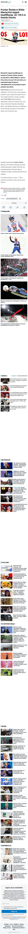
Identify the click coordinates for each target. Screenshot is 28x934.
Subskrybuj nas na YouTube (11, 23)
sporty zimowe (13, 6)
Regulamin (8, 926)
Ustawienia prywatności (18, 927)
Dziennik (2, 6)
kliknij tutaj (16, 919)
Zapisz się (14, 911)
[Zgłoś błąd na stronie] (24, 207)
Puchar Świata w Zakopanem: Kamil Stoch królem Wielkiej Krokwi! (12, 255)
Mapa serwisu (7, 927)
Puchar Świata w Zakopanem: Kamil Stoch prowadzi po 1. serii (12, 278)
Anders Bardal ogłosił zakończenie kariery (12, 233)
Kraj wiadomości (22, 375)
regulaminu (20, 906)
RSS (14, 929)
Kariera (22, 924)
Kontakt (6, 924)
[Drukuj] (11, 207)
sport (7, 6)
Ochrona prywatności (17, 926)
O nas (11, 924)
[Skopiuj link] (17, 207)
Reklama (16, 924)
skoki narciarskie (11, 198)
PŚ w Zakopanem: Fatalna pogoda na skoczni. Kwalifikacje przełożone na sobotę (13, 324)
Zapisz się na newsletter (10, 27)
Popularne (14, 375)
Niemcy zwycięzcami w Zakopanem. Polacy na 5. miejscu (14, 301)
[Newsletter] (4, 207)
